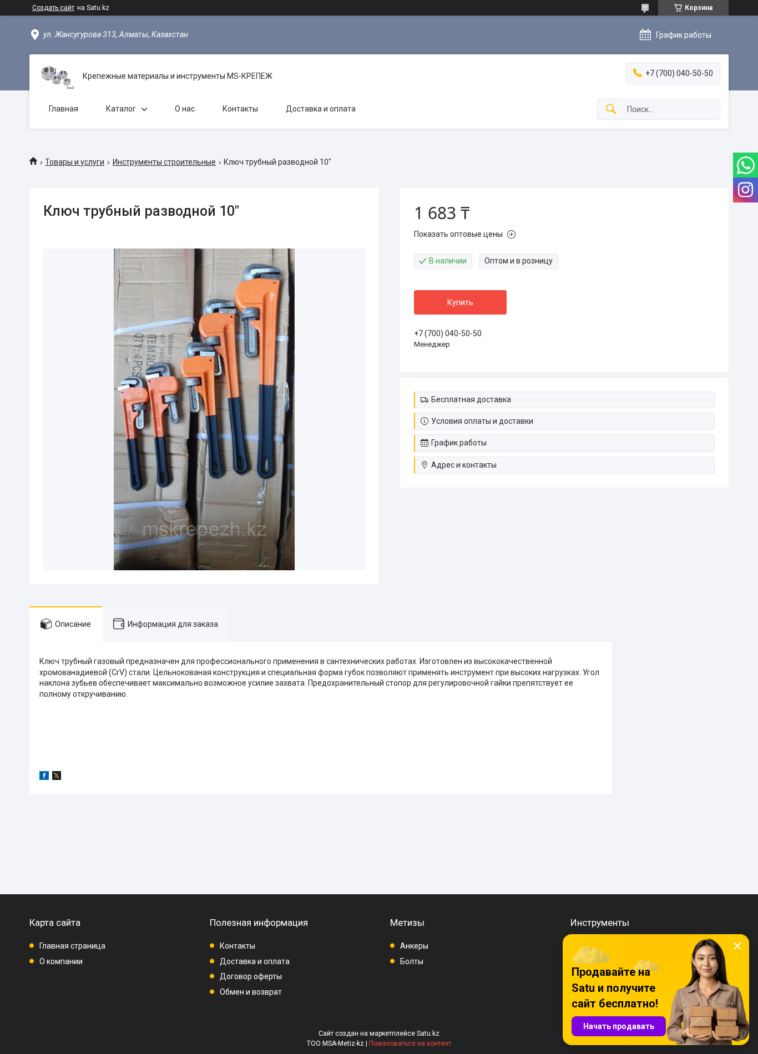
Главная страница (72, 945)
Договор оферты (251, 976)
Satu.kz (428, 1033)
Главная (63, 108)
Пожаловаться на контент (410, 1043)
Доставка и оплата (321, 108)
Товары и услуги (74, 162)
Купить (460, 302)
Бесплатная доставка (471, 399)
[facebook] (44, 777)
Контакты (240, 108)
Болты (411, 961)
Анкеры (414, 945)
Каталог (121, 108)
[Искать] (611, 109)
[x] (56, 777)
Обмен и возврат (251, 991)
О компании (61, 961)
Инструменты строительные (164, 162)
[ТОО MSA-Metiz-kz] (56, 76)
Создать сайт (53, 8)
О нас (185, 108)
